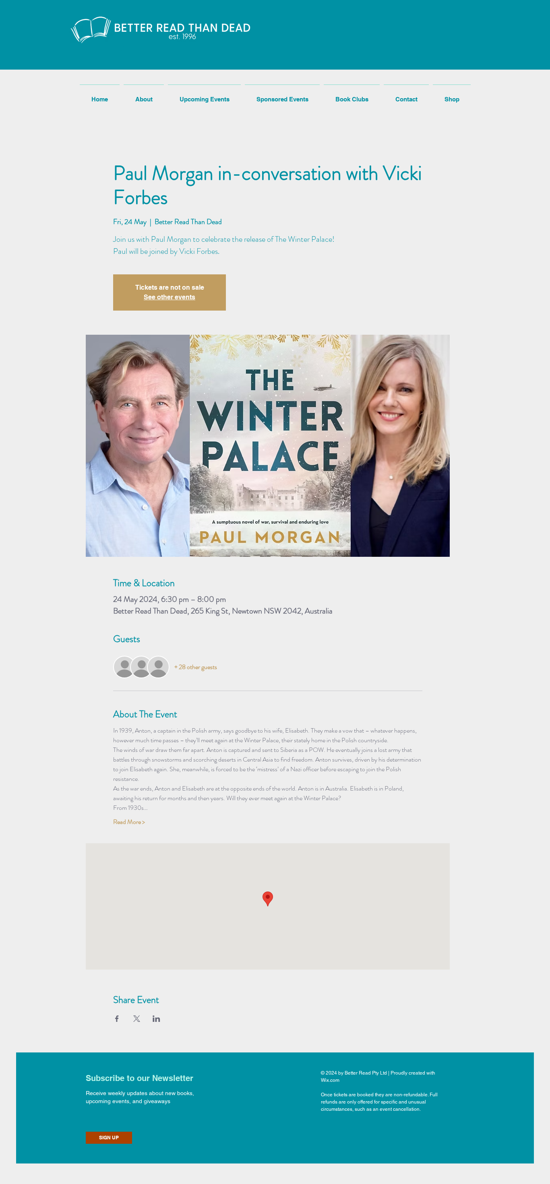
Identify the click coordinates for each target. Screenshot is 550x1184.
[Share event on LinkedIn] (156, 1018)
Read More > (129, 821)
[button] (123, 47)
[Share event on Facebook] (117, 1018)
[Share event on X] (137, 1018)
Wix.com (330, 1080)
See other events (169, 297)
